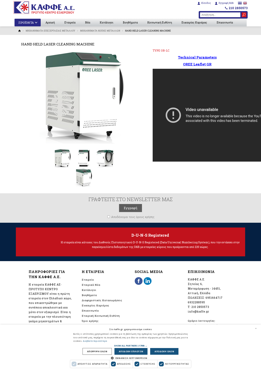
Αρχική (50, 22)
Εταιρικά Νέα (91, 285)
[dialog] (130, 347)
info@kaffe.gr (198, 311)
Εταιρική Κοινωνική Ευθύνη (101, 315)
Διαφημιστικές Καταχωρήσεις (102, 300)
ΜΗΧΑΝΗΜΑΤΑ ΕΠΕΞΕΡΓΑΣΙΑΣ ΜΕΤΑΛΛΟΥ (50, 30)
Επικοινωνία (225, 22)
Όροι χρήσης (90, 321)
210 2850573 (238, 8)
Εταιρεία (69, 22)
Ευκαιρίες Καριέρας (194, 22)
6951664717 (214, 298)
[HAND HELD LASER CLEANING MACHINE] (62, 166)
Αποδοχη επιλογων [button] (131, 351)
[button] (130, 345)
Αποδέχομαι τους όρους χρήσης (132, 217)
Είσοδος (206, 3)
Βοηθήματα (130, 22)
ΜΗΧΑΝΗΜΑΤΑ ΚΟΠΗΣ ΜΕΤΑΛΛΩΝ (100, 30)
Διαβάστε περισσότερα (95, 340)
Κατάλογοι (106, 22)
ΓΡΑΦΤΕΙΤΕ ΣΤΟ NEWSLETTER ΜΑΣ (130, 199)
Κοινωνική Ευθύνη (159, 22)
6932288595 (196, 302)
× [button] (255, 328)
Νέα (87, 22)
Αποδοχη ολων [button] (164, 351)
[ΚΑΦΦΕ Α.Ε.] (44, 7)
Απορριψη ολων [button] (97, 351)
